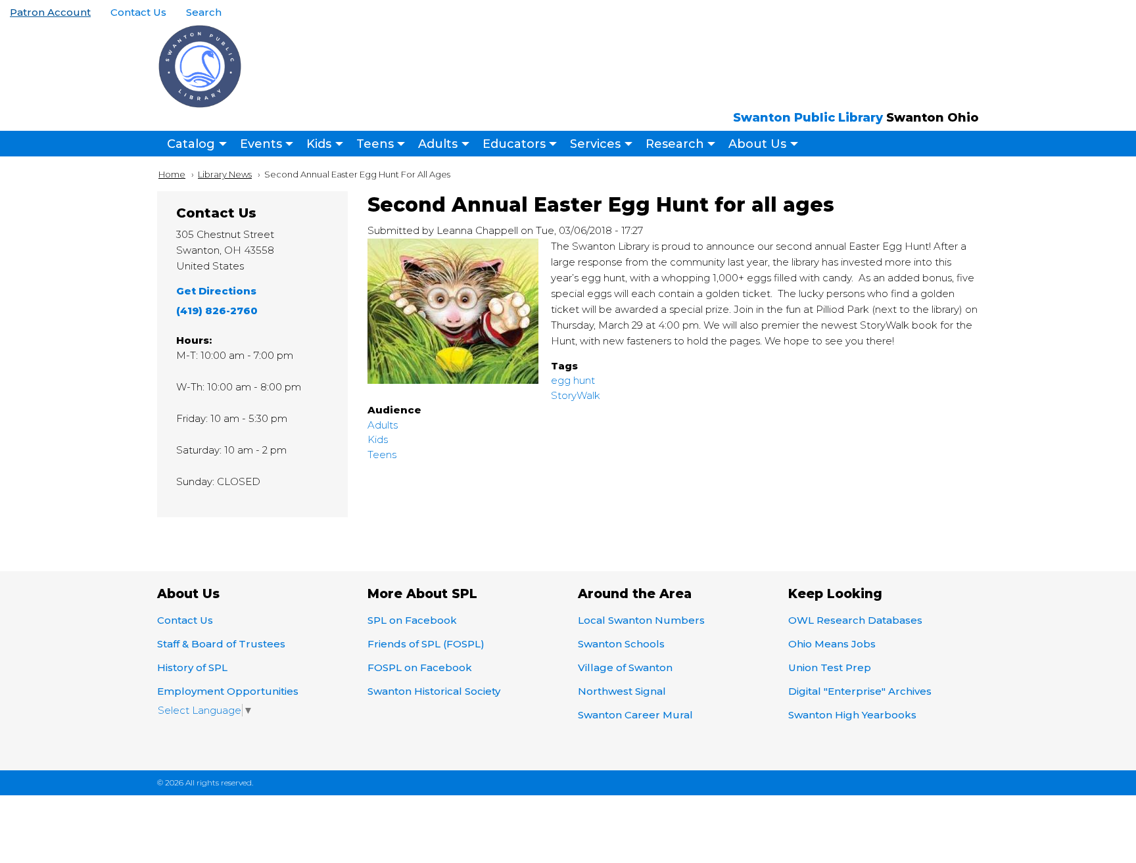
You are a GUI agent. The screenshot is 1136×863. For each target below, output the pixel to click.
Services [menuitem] (595, 144)
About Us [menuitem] (757, 144)
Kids (377, 439)
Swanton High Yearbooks (852, 715)
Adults (382, 425)
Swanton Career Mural (635, 715)
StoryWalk (575, 395)
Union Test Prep (829, 667)
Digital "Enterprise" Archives (860, 691)
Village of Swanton (625, 667)
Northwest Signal (622, 691)
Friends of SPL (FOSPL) (426, 644)
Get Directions (216, 291)
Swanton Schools (621, 644)
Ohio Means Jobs (832, 644)
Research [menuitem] (675, 144)
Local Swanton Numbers (641, 620)
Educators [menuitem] (514, 144)
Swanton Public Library (808, 117)
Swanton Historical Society (433, 691)
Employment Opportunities (227, 691)
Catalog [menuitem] (191, 144)
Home (171, 174)
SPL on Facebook (412, 620)
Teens (381, 454)
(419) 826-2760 (217, 310)
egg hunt (573, 380)
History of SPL (192, 667)
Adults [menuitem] (438, 144)
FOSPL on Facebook (419, 667)
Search (204, 12)
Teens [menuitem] (375, 144)
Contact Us (138, 12)
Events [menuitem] (261, 144)
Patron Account (50, 12)
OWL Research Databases (855, 620)
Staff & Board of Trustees (221, 644)
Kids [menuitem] (318, 144)
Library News (225, 174)
